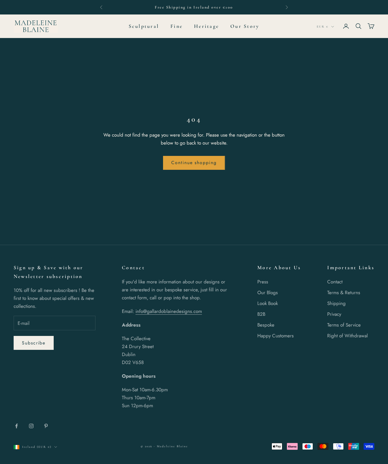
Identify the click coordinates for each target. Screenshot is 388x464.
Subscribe (33, 343)
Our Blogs (267, 292)
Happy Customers (275, 335)
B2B (261, 314)
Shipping (336, 303)
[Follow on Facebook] (16, 426)
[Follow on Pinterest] (46, 426)
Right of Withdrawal (347, 335)
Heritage (206, 26)
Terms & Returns (343, 292)
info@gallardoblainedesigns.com (168, 311)
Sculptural (144, 26)
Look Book (267, 303)
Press (262, 281)
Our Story (244, 26)
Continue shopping (194, 162)
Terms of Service (344, 324)
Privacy (334, 314)
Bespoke (265, 324)
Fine (176, 26)
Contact (335, 281)
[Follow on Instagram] (31, 426)
